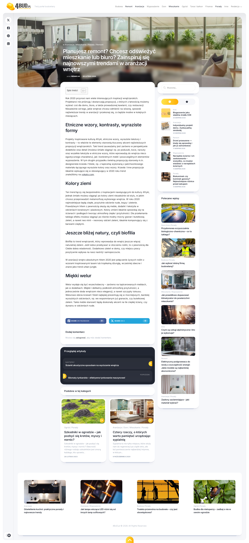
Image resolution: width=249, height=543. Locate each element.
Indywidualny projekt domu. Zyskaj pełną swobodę (183, 128)
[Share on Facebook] (8, 28)
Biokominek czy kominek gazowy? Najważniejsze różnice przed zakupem (183, 180)
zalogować (81, 337)
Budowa (119, 6)
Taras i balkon (196, 6)
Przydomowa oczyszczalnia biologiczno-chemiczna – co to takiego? (176, 231)
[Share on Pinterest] (8, 36)
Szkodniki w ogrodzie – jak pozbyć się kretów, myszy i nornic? (83, 435)
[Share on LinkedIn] (8, 44)
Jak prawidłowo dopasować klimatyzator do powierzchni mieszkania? (175, 298)
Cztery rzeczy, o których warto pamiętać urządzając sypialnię (132, 435)
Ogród (185, 6)
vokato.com (88, 174)
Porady (218, 6)
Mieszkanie (174, 6)
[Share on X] (8, 20)
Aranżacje (139, 6)
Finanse (209, 6)
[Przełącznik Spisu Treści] (82, 91)
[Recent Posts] (169, 102)
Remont (128, 6)
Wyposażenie (153, 6)
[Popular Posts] (186, 102)
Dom (164, 6)
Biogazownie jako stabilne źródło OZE (182, 113)
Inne (226, 6)
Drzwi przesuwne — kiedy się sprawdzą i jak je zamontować (182, 143)
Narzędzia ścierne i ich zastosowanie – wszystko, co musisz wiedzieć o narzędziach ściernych (184, 161)
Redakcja (235, 6)
